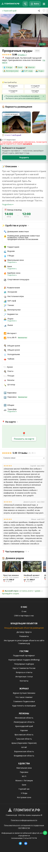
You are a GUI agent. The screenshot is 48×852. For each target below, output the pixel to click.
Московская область (24, 718)
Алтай (24, 747)
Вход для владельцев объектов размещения (24, 628)
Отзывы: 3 (22, 55)
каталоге (27, 143)
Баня (24, 784)
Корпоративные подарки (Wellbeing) (24, 659)
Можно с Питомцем (24, 780)
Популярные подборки (24, 664)
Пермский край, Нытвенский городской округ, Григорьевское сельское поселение (22, 59)
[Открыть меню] (44, 3)
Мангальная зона (24, 768)
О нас (24, 611)
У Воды (24, 793)
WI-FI (24, 776)
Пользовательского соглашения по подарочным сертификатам (24, 826)
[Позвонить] (25, 4)
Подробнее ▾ (7, 204)
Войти (36, 4)
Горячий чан (24, 789)
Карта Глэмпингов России (24, 668)
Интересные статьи (24, 676)
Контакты (24, 681)
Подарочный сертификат (24, 655)
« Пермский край (9, 11)
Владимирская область (24, 755)
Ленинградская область (24, 722)
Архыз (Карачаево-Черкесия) (24, 743)
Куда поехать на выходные (24, 705)
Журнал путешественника (24, 693)
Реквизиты (24, 636)
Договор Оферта (24, 632)
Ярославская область (24, 734)
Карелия (24, 730)
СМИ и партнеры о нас (24, 615)
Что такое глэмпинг (24, 697)
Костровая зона (24, 797)
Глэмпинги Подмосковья (24, 701)
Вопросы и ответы (24, 672)
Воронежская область (24, 751)
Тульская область (24, 739)
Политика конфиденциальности (24, 820)
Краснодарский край (24, 726)
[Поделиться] (39, 11)
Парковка (24, 772)
